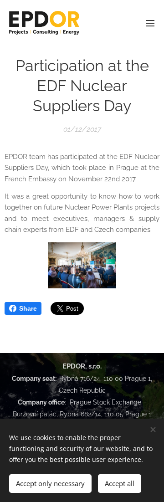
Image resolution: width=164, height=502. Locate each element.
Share (28, 308)
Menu (150, 23)
